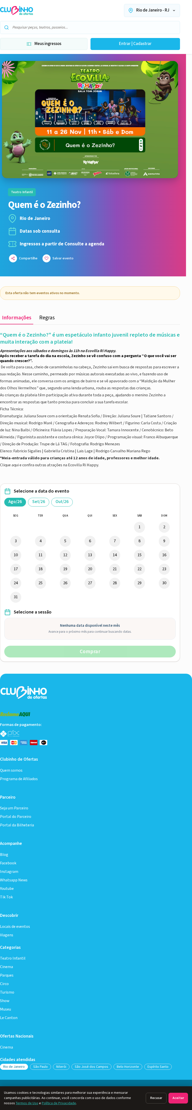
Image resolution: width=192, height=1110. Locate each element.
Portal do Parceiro (15, 816)
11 (40, 555)
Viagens (6, 935)
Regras (47, 317)
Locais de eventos (15, 926)
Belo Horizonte (128, 1067)
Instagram (9, 871)
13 (90, 555)
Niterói (61, 1067)
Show (4, 1001)
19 (65, 569)
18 (40, 569)
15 (140, 555)
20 (90, 569)
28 (115, 583)
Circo (4, 984)
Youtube (7, 888)
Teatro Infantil (13, 958)
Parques (7, 975)
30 (164, 583)
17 (16, 569)
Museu (5, 1009)
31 (16, 597)
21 (115, 569)
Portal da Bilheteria (17, 825)
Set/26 (38, 502)
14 (115, 555)
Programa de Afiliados (19, 779)
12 (65, 555)
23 (164, 569)
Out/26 (62, 502)
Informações (16, 317)
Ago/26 (15, 502)
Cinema (6, 967)
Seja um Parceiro (14, 808)
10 (16, 555)
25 (40, 583)
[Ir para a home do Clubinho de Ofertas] (16, 10)
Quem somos (11, 770)
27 (90, 583)
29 (140, 583)
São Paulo (40, 1067)
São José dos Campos (91, 1067)
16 (164, 555)
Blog (4, 854)
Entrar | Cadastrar (135, 43)
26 (65, 583)
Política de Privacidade (59, 1103)
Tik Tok (6, 897)
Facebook (8, 863)
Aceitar (178, 1098)
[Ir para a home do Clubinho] (24, 692)
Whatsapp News (14, 880)
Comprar (90, 651)
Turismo (7, 992)
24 (16, 583)
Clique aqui (10, 465)
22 (140, 569)
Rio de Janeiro (14, 1067)
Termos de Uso (27, 1103)
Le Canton (9, 1018)
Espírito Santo (158, 1067)
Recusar (156, 1098)
